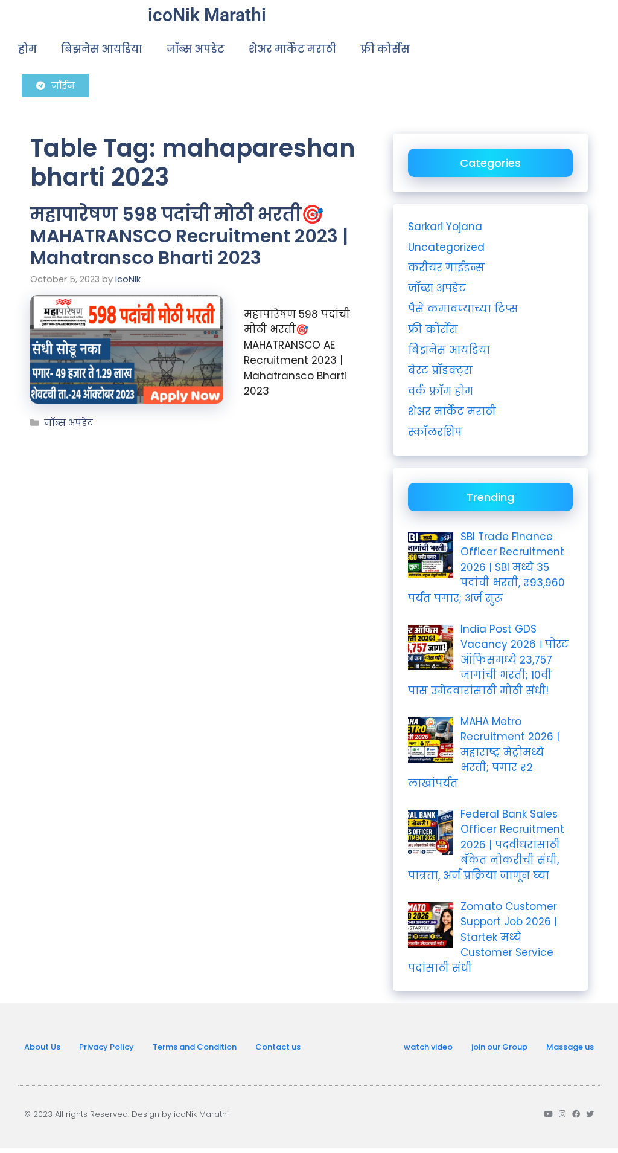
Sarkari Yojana (445, 226)
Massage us (570, 1047)
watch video (428, 1047)
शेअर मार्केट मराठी (292, 49)
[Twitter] (590, 1114)
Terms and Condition (195, 1047)
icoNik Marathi (207, 14)
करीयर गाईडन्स (446, 267)
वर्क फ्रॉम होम (440, 391)
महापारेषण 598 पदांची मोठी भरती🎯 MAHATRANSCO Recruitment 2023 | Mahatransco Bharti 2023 (189, 236)
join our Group (499, 1047)
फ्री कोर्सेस (385, 49)
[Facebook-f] (576, 1114)
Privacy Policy (106, 1047)
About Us (42, 1047)
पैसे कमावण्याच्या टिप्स (463, 309)
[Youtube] (548, 1114)
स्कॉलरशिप (435, 432)
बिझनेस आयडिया (101, 49)
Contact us (278, 1047)
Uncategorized (446, 247)
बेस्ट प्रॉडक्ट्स (440, 370)
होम (27, 49)
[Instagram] (562, 1114)
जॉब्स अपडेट (196, 49)
